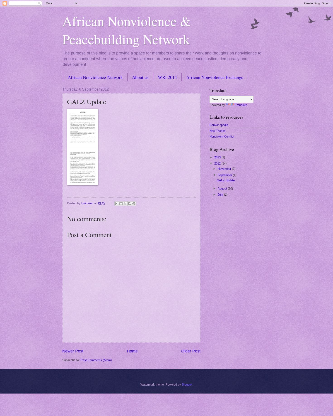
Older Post (190, 351)
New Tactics (218, 131)
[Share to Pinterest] (134, 203)
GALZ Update (226, 180)
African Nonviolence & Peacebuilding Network (126, 30)
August (223, 188)
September (225, 175)
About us (140, 77)
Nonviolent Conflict (222, 136)
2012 (218, 163)
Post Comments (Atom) (96, 360)
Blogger (187, 384)
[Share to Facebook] (129, 203)
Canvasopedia (219, 125)
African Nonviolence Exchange (214, 77)
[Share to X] (125, 203)
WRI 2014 (167, 77)
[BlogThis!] (121, 203)
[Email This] (116, 203)
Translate (241, 105)
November (225, 168)
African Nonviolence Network (95, 77)
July (221, 194)
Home (132, 351)
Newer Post (72, 351)
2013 (218, 157)
